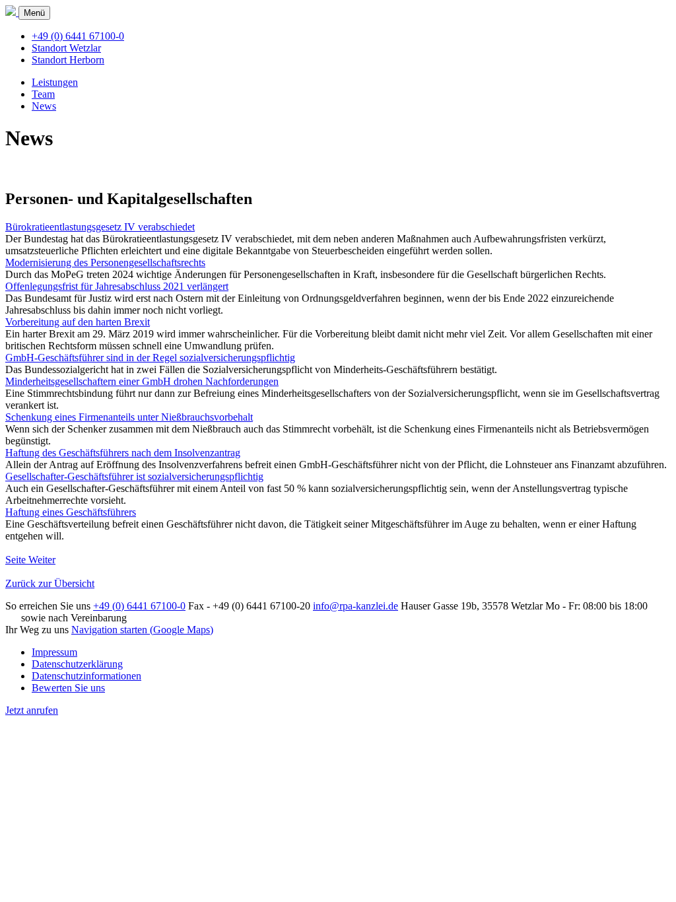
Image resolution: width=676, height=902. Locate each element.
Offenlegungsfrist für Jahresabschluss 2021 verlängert (116, 286)
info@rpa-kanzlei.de (355, 605)
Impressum (54, 652)
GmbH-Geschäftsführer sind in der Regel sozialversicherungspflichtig (150, 357)
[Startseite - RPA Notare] (11, 12)
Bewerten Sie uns (68, 687)
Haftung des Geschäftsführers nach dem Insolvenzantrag (122, 452)
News (44, 106)
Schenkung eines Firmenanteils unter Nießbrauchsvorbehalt (129, 417)
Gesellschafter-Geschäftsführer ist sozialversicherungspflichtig (134, 476)
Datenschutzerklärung (77, 664)
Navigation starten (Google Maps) (142, 629)
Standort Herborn (68, 59)
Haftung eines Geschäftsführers (70, 512)
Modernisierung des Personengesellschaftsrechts (105, 262)
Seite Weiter (30, 559)
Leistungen (55, 82)
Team (43, 94)
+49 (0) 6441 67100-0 (78, 36)
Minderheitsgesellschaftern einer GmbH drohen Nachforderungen (142, 381)
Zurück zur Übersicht (49, 583)
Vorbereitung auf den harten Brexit (77, 322)
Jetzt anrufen (31, 710)
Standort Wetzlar (66, 47)
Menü (34, 13)
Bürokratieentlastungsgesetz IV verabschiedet (100, 226)
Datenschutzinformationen (86, 675)
